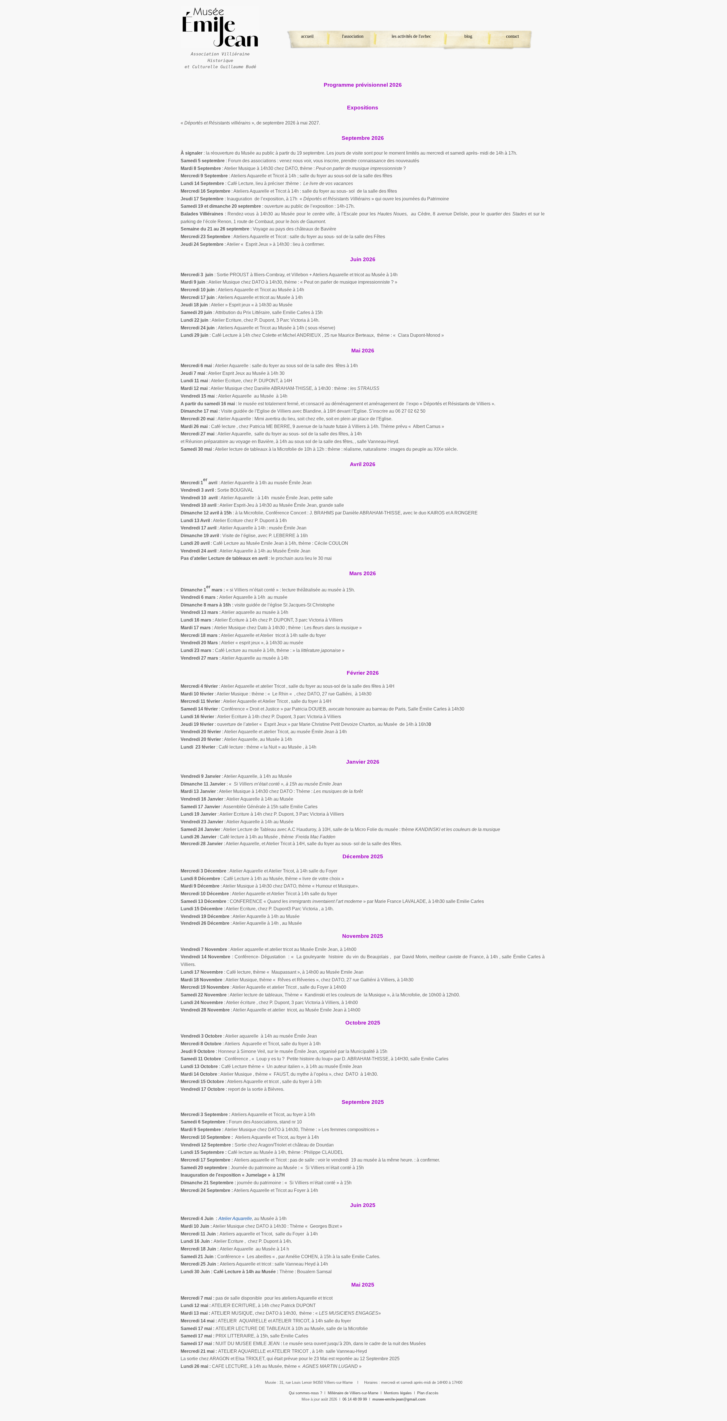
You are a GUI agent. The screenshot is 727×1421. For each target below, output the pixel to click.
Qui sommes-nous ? (305, 1393)
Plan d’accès (427, 1393)
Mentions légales (398, 1393)
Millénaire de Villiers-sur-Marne (353, 1393)
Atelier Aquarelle (235, 1218)
